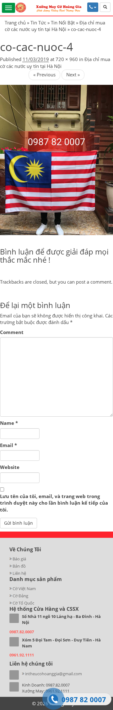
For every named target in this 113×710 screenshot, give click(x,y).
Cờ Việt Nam (24, 588)
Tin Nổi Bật (63, 22)
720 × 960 (67, 59)
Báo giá (19, 559)
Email (8, 445)
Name (9, 423)
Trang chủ (15, 22)
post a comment (93, 282)
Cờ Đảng (20, 596)
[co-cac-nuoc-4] (56, 159)
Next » (73, 74)
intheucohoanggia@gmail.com (53, 674)
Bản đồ (19, 566)
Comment (12, 332)
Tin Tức (38, 22)
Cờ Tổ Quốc (23, 603)
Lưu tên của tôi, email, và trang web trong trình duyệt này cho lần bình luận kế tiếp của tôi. (54, 503)
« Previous (44, 74)
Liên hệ (19, 573)
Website (9, 467)
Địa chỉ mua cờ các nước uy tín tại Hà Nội (55, 25)
